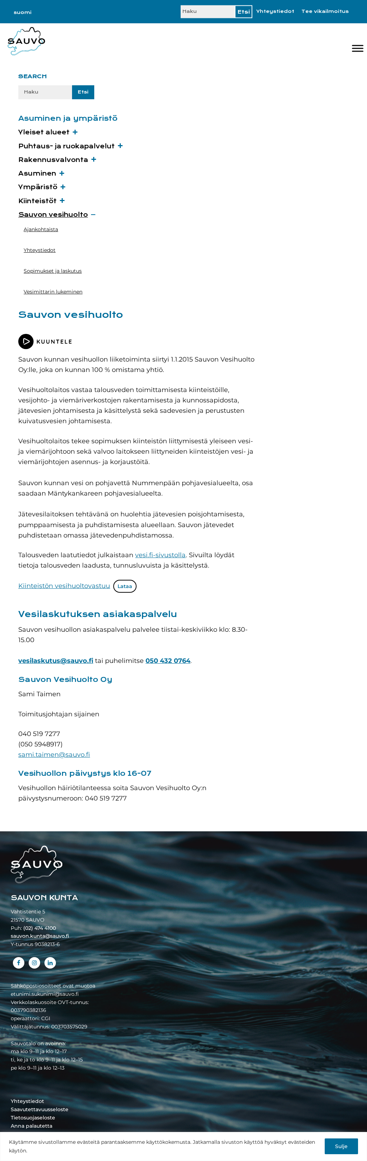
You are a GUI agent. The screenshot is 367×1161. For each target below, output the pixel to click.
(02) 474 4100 (39, 928)
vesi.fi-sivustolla (160, 555)
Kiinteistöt (37, 201)
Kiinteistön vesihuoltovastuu (64, 586)
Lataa (125, 586)
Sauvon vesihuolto (53, 215)
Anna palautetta (31, 1126)
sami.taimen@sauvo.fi (54, 755)
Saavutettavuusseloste (39, 1109)
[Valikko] (357, 48)
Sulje (341, 1146)
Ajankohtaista (41, 229)
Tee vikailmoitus (325, 11)
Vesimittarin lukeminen (53, 291)
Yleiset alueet (44, 132)
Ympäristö (37, 187)
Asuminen (37, 173)
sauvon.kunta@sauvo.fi (40, 936)
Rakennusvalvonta (53, 160)
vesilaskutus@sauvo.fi (55, 661)
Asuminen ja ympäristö (68, 118)
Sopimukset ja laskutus (53, 271)
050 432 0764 (168, 661)
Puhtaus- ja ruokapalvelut (66, 146)
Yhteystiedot (275, 11)
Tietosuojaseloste (33, 1117)
